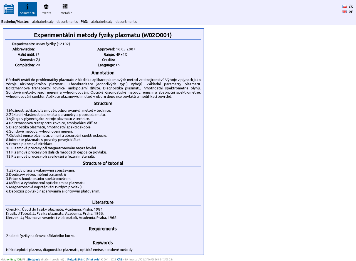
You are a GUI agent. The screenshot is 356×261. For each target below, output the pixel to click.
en (351, 11)
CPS (119, 259)
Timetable (65, 12)
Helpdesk (34, 259)
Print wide (93, 259)
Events (46, 12)
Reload (71, 259)
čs (351, 6)
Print (81, 259)
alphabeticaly (43, 21)
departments (67, 21)
